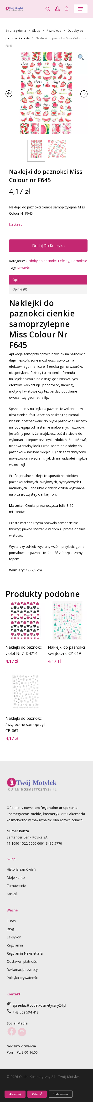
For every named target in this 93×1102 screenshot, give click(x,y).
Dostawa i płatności (22, 961)
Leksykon (14, 937)
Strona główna (15, 30)
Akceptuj (15, 1094)
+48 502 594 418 (26, 1012)
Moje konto (16, 877)
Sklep (36, 30)
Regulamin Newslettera (25, 953)
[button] (81, 8)
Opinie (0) (19, 289)
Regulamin (15, 945)
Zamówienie (16, 885)
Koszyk (12, 893)
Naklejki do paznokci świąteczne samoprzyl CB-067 (25, 724)
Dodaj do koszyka (48, 245)
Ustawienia (60, 1094)
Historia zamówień (21, 869)
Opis (15, 279)
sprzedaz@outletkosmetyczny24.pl (39, 1005)
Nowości (23, 267)
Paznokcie (53, 30)
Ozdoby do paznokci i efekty (47, 261)
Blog (10, 929)
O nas (11, 921)
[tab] (48, 280)
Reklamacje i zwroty (22, 969)
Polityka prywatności (22, 977)
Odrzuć (37, 1094)
